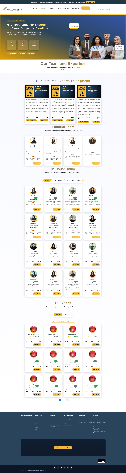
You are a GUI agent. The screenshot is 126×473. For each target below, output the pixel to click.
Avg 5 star (58, 314)
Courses (35, 8)
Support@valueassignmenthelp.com (100, 429)
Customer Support (76, 180)
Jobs (36, 425)
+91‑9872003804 (98, 426)
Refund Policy (67, 419)
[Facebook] (58, 467)
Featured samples (31, 120)
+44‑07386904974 (84, 430)
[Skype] (71, 467)
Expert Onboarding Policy (69, 425)
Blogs (36, 429)
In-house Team (52, 423)
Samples (37, 419)
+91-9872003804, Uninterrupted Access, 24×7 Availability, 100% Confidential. (63, 2)
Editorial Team (52, 421)
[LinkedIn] (61, 467)
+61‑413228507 (83, 426)
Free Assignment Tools (63, 8)
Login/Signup (75, 8)
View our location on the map (64, 447)
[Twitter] (55, 467)
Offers (36, 427)
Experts (47, 180)
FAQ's (36, 423)
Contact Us (23, 419)
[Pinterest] (68, 467)
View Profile (44, 120)
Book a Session (86, 8)
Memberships (38, 421)
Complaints (23, 421)
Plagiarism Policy (67, 423)
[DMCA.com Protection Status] (102, 461)
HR (67, 180)
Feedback (51, 8)
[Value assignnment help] (13, 9)
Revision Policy (67, 421)
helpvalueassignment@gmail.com (100, 432)
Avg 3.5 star (67, 314)
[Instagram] (64, 467)
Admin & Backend (57, 180)
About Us (51, 419)
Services (43, 8)
